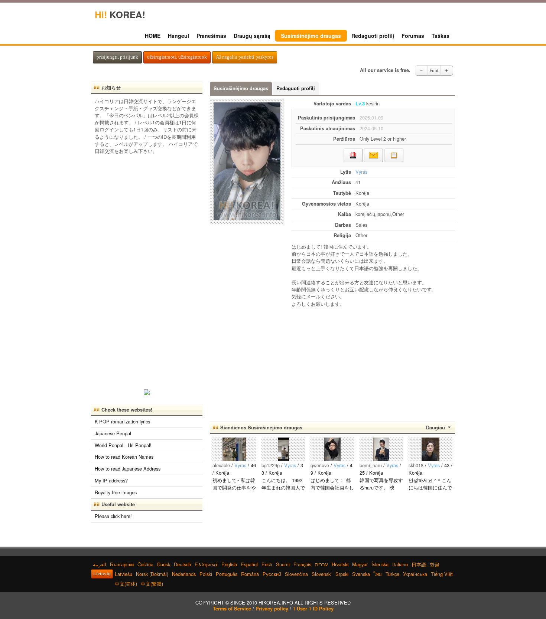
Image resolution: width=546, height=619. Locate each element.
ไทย (378, 573)
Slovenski (322, 573)
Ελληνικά (206, 564)
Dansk (163, 564)
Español (249, 564)
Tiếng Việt (442, 573)
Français (302, 564)
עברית (321, 564)
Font (434, 70)
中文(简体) (126, 583)
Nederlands (184, 573)
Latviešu (123, 573)
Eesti (266, 564)
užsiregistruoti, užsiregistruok (177, 57)
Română (250, 573)
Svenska (361, 573)
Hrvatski (340, 564)
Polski (205, 573)
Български (122, 564)
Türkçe (392, 573)
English (229, 564)
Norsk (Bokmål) (152, 573)
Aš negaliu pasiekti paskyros (244, 57)
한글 (434, 564)
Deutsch (182, 564)
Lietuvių (102, 573)
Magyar (360, 564)
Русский (272, 573)
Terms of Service (232, 608)
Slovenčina (296, 573)
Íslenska (380, 564)
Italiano (400, 564)
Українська (415, 573)
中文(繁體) (152, 583)
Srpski (341, 573)
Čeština (145, 564)
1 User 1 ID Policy (313, 608)
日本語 (419, 564)
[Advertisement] (373, 361)
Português (226, 573)
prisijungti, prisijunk (117, 57)
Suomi (283, 564)
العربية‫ (99, 564)
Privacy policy (272, 608)
